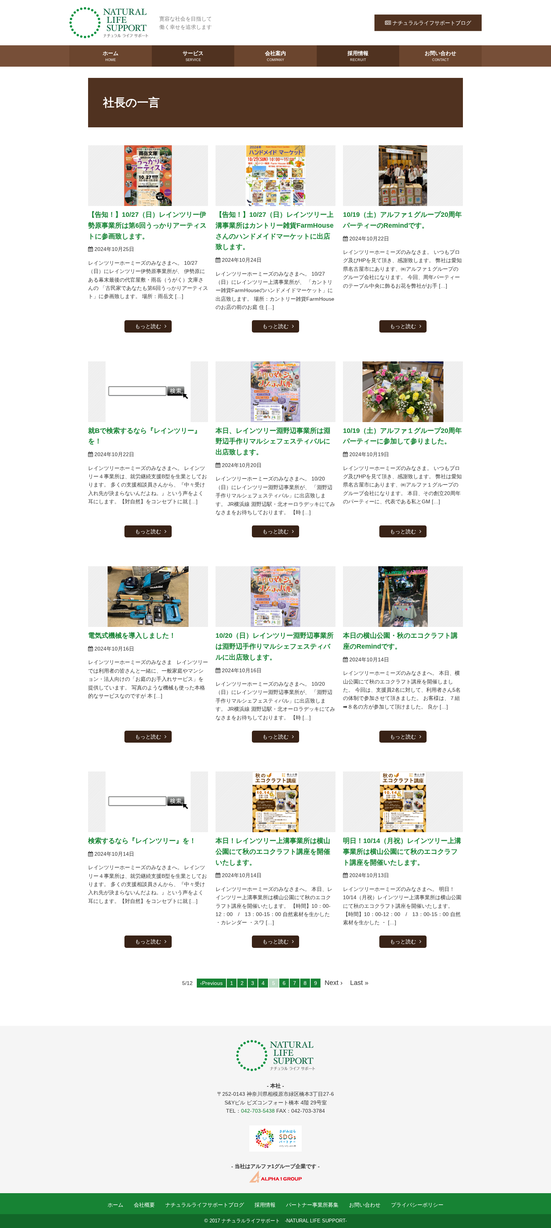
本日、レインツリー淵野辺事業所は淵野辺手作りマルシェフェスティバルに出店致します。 (273, 441)
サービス (193, 56)
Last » (359, 982)
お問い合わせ (440, 56)
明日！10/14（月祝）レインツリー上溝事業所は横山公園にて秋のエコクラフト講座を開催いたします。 (402, 851)
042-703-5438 (258, 1111)
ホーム (110, 56)
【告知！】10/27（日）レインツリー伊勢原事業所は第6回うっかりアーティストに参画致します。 (147, 225)
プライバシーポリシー (417, 1205)
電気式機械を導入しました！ (132, 635)
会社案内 (275, 56)
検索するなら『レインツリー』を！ (142, 841)
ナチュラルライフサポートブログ (431, 22)
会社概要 (144, 1205)
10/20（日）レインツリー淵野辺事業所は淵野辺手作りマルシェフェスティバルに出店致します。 (275, 646)
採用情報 (357, 56)
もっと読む (148, 326)
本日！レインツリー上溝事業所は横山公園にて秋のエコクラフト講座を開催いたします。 (273, 851)
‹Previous (211, 983)
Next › (334, 982)
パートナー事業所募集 (312, 1205)
